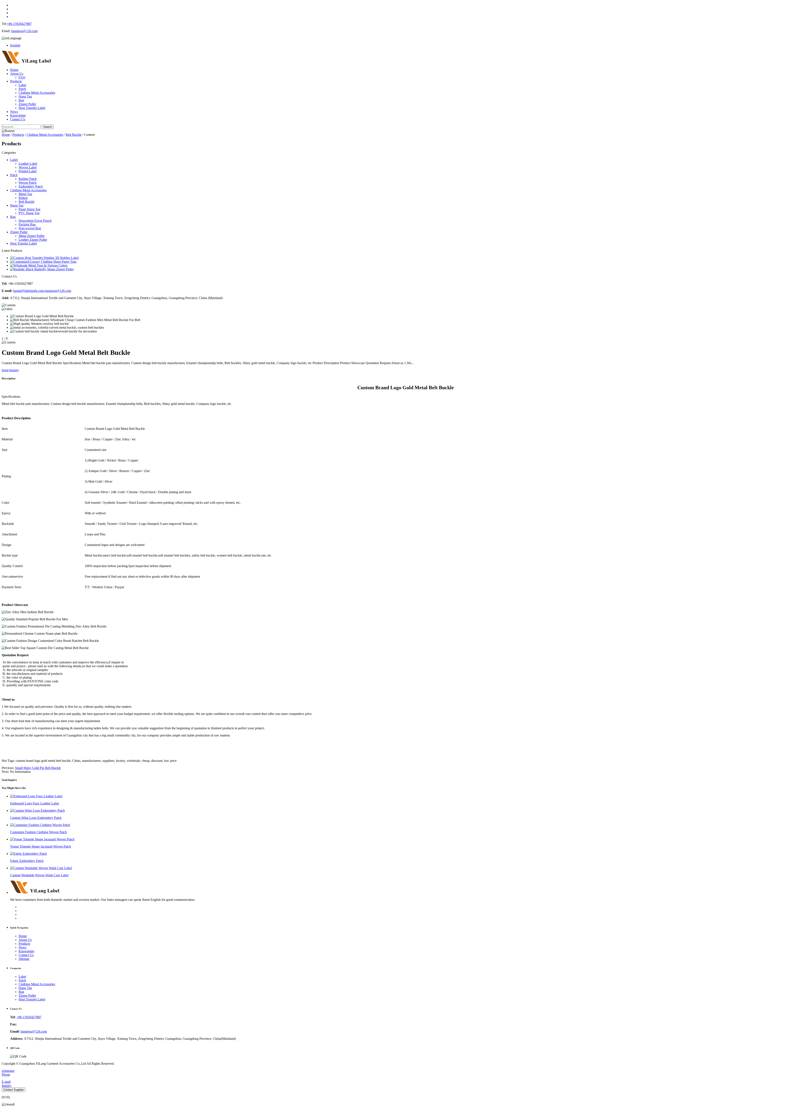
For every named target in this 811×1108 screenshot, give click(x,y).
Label (22, 85)
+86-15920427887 (19, 24)
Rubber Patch (28, 179)
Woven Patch (27, 182)
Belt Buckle (74, 134)
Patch (22, 89)
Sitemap (24, 959)
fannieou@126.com (24, 31)
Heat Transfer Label (32, 108)
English (15, 45)
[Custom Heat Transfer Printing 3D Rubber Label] (44, 258)
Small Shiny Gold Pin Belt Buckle (38, 768)
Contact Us (17, 119)
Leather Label (28, 163)
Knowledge (18, 115)
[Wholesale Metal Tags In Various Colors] (38, 265)
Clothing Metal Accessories (37, 92)
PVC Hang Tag (29, 213)
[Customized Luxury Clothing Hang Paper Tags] (43, 261)
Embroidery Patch (31, 186)
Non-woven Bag (30, 228)
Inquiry (6, 1085)
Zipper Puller (27, 104)
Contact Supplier (13, 1089)
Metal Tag (25, 194)
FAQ (22, 77)
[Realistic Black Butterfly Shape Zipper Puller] (42, 269)
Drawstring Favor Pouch (35, 220)
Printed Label (28, 171)
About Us (16, 73)
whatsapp (8, 1071)
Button (23, 198)
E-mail (6, 1081)
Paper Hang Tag (29, 209)
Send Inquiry (10, 370)
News (14, 111)
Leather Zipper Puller (33, 239)
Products (16, 81)
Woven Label (28, 167)
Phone (6, 1074)
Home (14, 70)
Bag (21, 100)
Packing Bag (27, 224)
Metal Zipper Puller (32, 236)
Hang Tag (25, 96)
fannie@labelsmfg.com (28, 291)
